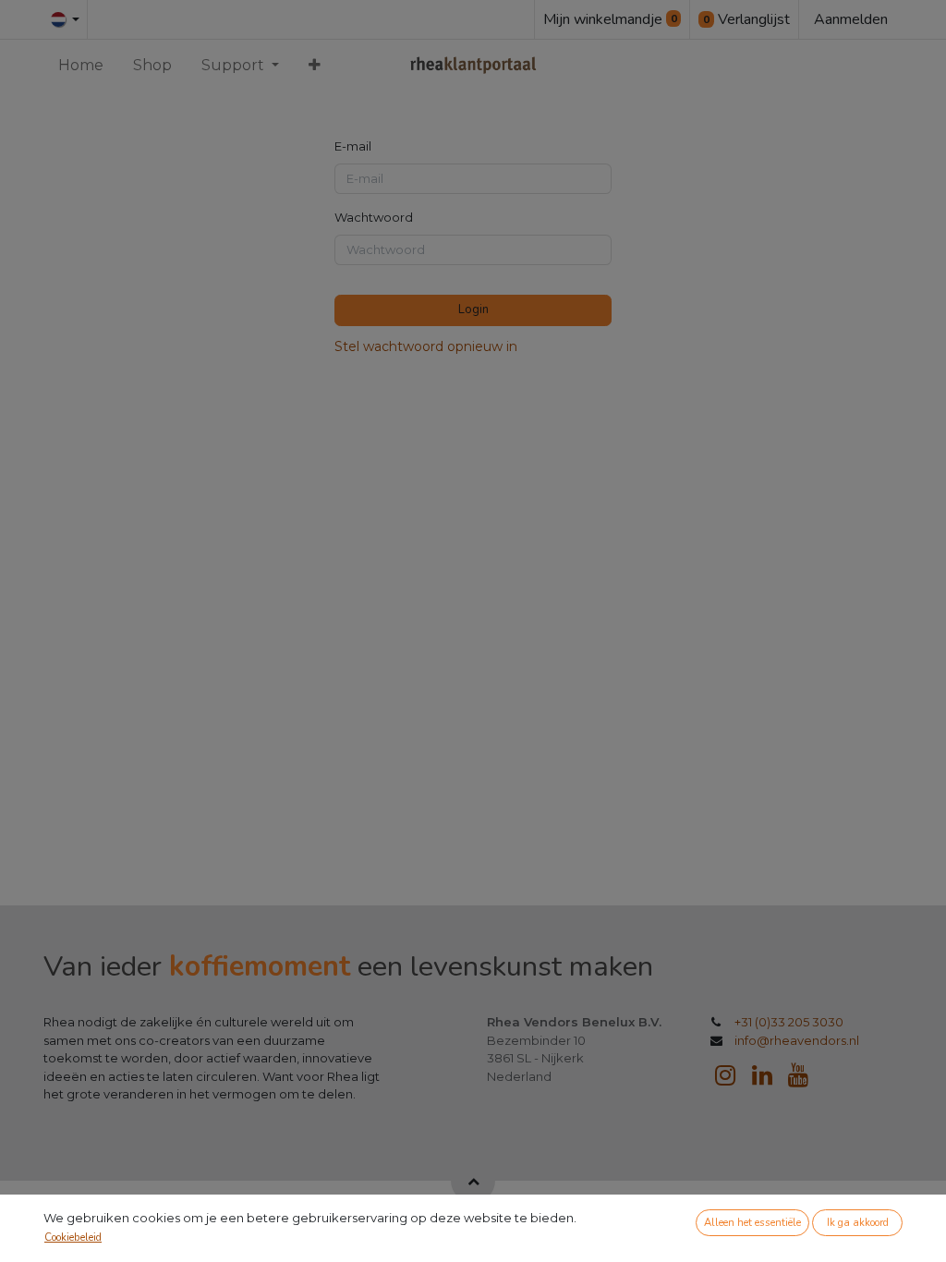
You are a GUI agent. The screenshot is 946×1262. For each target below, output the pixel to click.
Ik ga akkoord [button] (858, 1223)
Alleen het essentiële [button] (752, 1223)
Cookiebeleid (73, 1237)
